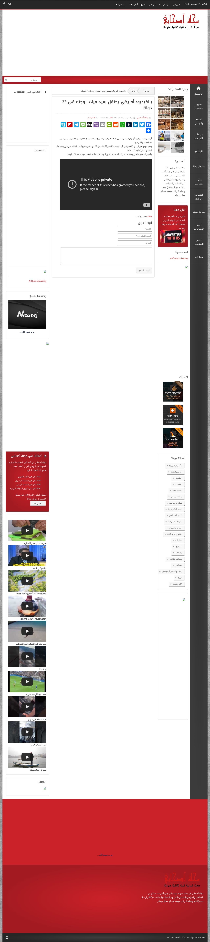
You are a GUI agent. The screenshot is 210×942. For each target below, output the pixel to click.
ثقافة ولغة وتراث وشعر (172, 571)
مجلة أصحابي (142, 117)
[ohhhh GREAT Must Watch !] (27, 606)
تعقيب (149, 216)
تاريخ (180, 577)
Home (146, 90)
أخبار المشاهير (175, 515)
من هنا (36, 503)
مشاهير (178, 565)
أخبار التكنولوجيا (175, 509)
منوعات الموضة (175, 521)
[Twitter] (9, 4)
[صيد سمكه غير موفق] (27, 707)
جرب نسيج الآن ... (105, 854)
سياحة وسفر (176, 496)
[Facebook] (3, 4)
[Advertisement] (67, 45)
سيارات (178, 540)
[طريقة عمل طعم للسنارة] (27, 530)
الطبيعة (179, 477)
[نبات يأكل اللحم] (27, 556)
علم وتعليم (177, 583)
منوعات (178, 552)
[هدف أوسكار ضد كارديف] (27, 681)
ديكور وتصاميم (175, 502)
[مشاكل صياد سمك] (27, 757)
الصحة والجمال (175, 527)
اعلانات (179, 484)
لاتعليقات (91, 117)
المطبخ (179, 546)
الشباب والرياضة (174, 533)
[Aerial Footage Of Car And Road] (27, 581)
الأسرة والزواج (175, 465)
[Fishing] (27, 656)
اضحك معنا (177, 490)
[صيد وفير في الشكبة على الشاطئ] (27, 631)
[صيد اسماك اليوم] (27, 732)
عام (134, 90)
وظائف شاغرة (176, 558)
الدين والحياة (176, 471)
